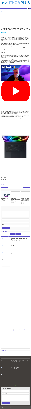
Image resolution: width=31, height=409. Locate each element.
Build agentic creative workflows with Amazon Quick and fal (19, 239)
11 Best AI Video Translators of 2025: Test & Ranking (5, 187)
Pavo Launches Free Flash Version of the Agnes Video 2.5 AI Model (20, 253)
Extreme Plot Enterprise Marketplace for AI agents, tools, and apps (15, 199)
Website (3, 224)
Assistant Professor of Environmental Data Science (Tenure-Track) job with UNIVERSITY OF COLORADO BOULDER (19, 330)
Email (3, 221)
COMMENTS (22, 236)
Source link (2, 184)
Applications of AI (4, 32)
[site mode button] (28, 8)
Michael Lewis (2, 201)
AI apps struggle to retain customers (4, 199)
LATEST (8, 236)
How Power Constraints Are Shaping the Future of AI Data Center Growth (19, 260)
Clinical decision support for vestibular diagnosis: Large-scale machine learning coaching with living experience (26, 187)
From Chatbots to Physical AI (15, 245)
